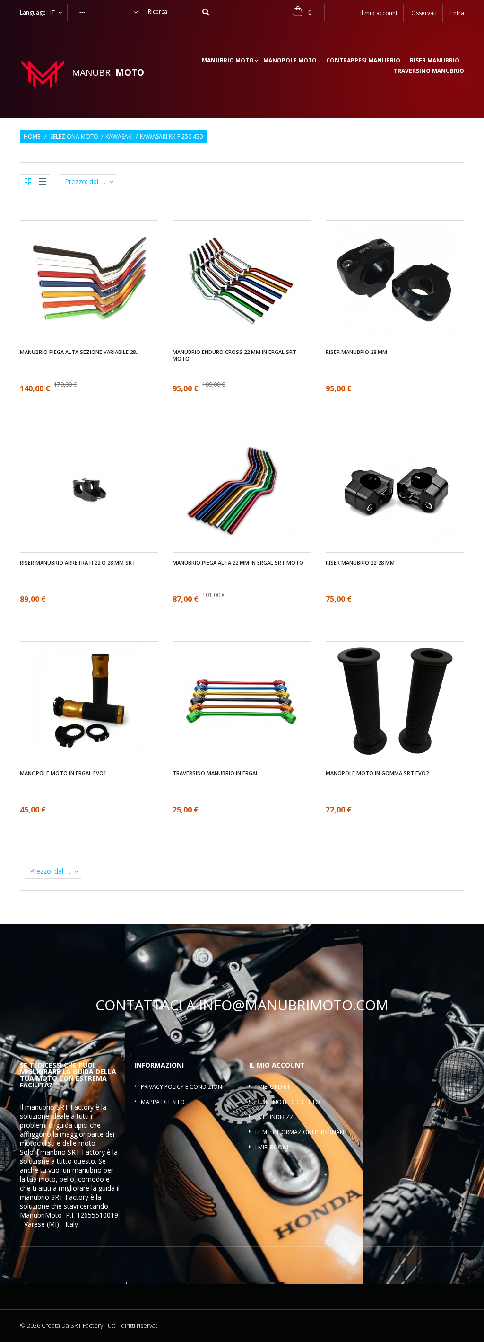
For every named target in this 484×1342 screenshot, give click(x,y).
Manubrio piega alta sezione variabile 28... (80, 352)
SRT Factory (69, 1196)
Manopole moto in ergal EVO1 (63, 773)
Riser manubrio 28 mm (356, 352)
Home (32, 136)
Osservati (424, 13)
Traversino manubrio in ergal (216, 773)
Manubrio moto (228, 61)
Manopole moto (290, 61)
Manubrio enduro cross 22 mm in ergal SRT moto (234, 355)
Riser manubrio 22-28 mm (360, 562)
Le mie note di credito (287, 1102)
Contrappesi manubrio (363, 61)
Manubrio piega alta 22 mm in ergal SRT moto (238, 562)
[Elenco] (42, 181)
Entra (457, 13)
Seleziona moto (74, 136)
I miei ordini (272, 1087)
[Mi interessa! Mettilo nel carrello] (395, 520)
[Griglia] (28, 181)
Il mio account (277, 1064)
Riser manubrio (434, 61)
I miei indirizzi (275, 1117)
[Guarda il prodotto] (98, 309)
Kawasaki (119, 136)
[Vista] (80, 252)
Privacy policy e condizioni (182, 1087)
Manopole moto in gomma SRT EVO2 (377, 773)
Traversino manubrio (429, 71)
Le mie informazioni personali (299, 1132)
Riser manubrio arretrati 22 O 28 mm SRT (78, 562)
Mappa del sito (163, 1102)
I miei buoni (271, 1147)
